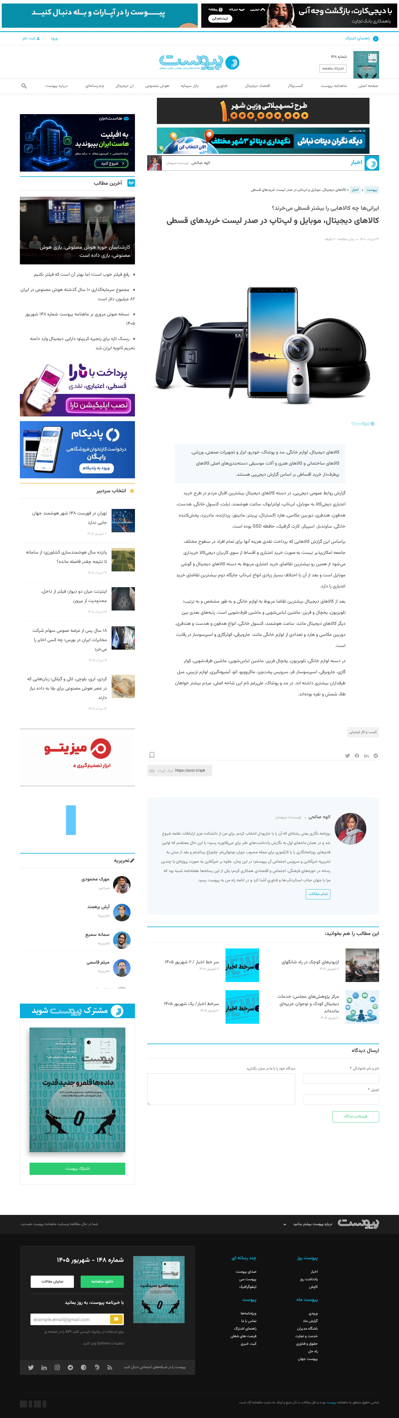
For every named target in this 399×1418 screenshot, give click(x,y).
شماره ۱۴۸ (339, 57)
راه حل (313, 1351)
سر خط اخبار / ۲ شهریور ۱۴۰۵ (192, 962)
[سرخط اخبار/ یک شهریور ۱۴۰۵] (242, 1023)
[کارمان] (77, 819)
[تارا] (77, 387)
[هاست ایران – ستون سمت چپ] (77, 143)
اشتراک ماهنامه (333, 68)
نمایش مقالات (52, 1282)
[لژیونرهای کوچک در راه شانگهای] (362, 981)
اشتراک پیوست (77, 1169)
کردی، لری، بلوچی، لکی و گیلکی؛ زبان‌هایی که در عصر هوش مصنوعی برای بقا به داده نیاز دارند (67, 689)
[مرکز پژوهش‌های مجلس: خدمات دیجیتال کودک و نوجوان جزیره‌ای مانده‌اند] (362, 1023)
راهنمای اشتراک (357, 38)
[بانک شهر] (263, 111)
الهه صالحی (188, 163)
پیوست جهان (308, 1359)
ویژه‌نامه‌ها (248, 1313)
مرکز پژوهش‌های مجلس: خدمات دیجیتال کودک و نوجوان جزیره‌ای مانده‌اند (308, 1004)
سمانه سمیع (97, 935)
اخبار (356, 162)
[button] (24, 86)
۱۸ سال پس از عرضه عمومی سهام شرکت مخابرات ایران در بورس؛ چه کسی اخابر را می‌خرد (69, 640)
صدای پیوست (246, 1272)
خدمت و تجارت (306, 1336)
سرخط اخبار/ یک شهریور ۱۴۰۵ (191, 1004)
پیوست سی (247, 1279)
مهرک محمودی (95, 879)
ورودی (313, 1313)
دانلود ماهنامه (102, 1282)
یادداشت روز (309, 1279)
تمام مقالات (318, 894)
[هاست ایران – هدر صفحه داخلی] (263, 141)
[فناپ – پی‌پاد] (77, 450)
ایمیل (375, 1090)
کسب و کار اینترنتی (363, 732)
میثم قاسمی (98, 962)
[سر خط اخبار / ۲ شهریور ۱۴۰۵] (242, 981)
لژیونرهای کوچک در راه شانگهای (310, 962)
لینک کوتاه (165, 770)
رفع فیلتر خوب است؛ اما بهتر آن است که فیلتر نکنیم (81, 274)
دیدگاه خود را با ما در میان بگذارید (271, 1069)
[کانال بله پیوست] (100, 16)
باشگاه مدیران (307, 1329)
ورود (54, 38)
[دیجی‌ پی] (299, 16)
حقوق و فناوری (307, 1344)
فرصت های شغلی (243, 1336)
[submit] (116, 1319)
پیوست (372, 190)
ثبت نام (29, 38)
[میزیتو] (77, 757)
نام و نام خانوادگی (366, 1069)
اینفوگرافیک (247, 1287)
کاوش (313, 1287)
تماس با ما (248, 1321)
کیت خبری (248, 1344)
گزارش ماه (310, 1321)
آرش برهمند (98, 907)
